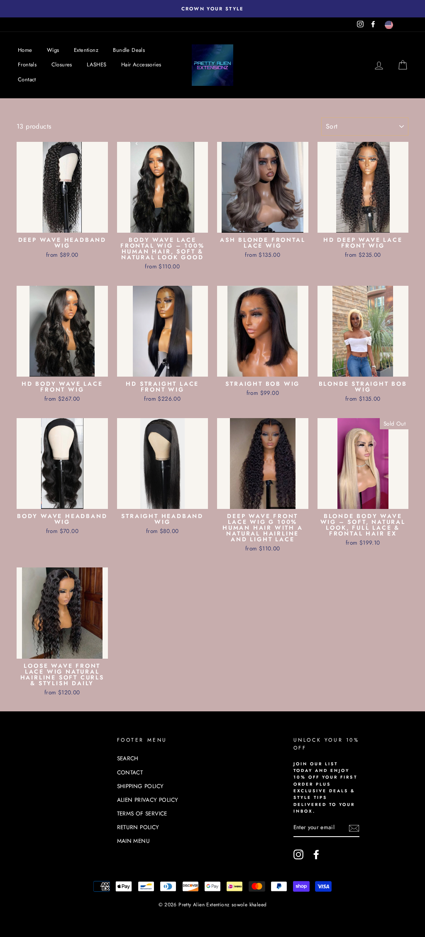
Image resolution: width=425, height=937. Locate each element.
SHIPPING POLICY (140, 786)
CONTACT (130, 772)
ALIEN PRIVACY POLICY (147, 800)
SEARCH (128, 758)
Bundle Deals (129, 50)
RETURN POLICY (138, 827)
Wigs (53, 50)
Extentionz (86, 50)
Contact (27, 79)
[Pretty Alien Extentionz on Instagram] (298, 854)
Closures (61, 64)
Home (25, 50)
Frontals (27, 64)
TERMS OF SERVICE (142, 813)
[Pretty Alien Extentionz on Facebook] (316, 854)
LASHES (96, 64)
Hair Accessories (141, 64)
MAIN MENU (133, 841)
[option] (212, 8)
